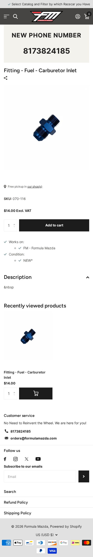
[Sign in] (77, 16)
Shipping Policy (17, 513)
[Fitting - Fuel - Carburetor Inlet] (28, 336)
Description (17, 277)
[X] (26, 459)
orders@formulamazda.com (33, 438)
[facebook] (5, 459)
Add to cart (54, 225)
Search (10, 491)
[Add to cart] (35, 393)
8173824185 (46, 51)
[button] (15, 221)
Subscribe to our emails (23, 466)
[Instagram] (15, 459)
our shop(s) (34, 186)
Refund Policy (16, 502)
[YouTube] (38, 459)
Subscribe (83, 476)
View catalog (6, 17)
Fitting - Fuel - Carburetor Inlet (25, 374)
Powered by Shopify (66, 526)
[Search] (15, 16)
